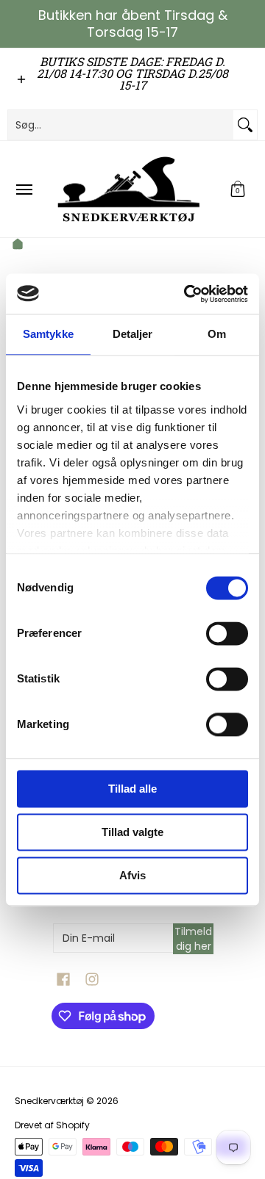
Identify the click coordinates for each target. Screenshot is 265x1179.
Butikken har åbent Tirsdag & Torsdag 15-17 (132, 23)
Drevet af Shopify (52, 1125)
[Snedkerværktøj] (128, 189)
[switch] (227, 633)
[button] (237, 189)
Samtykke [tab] (48, 334)
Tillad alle (132, 788)
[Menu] (23, 189)
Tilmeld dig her (193, 938)
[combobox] (120, 125)
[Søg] (245, 125)
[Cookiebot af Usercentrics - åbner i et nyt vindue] (187, 293)
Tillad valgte (132, 832)
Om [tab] (217, 334)
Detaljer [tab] (133, 334)
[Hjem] (18, 246)
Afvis (132, 875)
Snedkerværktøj (49, 1101)
